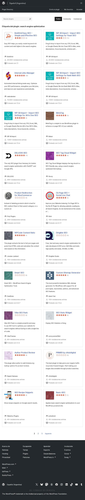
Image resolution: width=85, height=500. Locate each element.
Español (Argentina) (14, 485)
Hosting (5, 454)
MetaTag (60, 113)
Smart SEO (19, 273)
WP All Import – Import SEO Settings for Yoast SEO (68, 34)
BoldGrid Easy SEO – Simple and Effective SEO (26, 34)
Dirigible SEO (61, 233)
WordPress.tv (50, 457)
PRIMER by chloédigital (66, 352)
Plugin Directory (7, 9)
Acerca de (6, 446)
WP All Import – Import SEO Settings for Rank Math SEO (68, 74)
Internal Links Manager (24, 73)
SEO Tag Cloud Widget (66, 153)
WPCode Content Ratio (25, 233)
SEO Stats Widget (64, 313)
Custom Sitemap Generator (68, 273)
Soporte (47, 450)
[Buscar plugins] (30, 19)
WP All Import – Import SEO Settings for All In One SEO (27, 114)
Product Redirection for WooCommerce (23, 194)
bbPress (6, 471)
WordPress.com (9, 464)
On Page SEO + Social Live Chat (63, 194)
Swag (67, 457)
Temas (25, 450)
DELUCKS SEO (21, 153)
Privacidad (6, 457)
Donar (67, 454)
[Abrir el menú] (81, 3)
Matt (5, 468)
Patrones (26, 457)
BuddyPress (7, 475)
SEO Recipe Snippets (24, 392)
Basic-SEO (60, 392)
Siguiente (48, 433)
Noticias (5, 450)
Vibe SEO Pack (21, 313)
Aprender (47, 446)
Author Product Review (25, 352)
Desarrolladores (49, 454)
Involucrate (68, 446)
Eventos (67, 450)
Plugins (25, 454)
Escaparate (27, 446)
